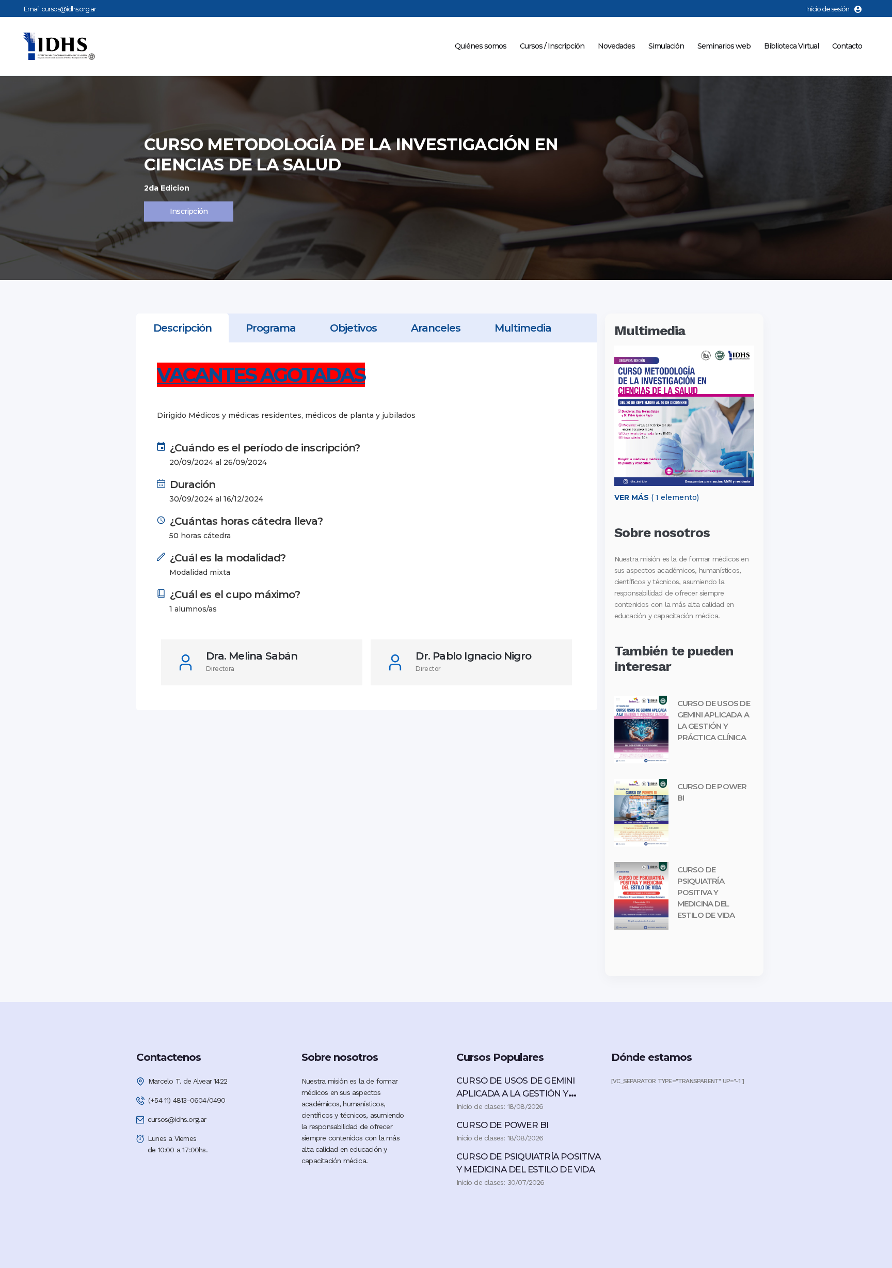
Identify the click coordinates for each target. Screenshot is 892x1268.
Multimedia (523, 328)
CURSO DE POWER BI (502, 1125)
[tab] (182, 328)
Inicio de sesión (827, 9)
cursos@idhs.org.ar (68, 9)
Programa (271, 328)
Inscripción (189, 211)
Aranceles (435, 328)
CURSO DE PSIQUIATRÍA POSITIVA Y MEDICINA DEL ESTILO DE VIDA (706, 892)
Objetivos (353, 328)
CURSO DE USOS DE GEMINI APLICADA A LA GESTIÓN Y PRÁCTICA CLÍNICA (515, 1093)
